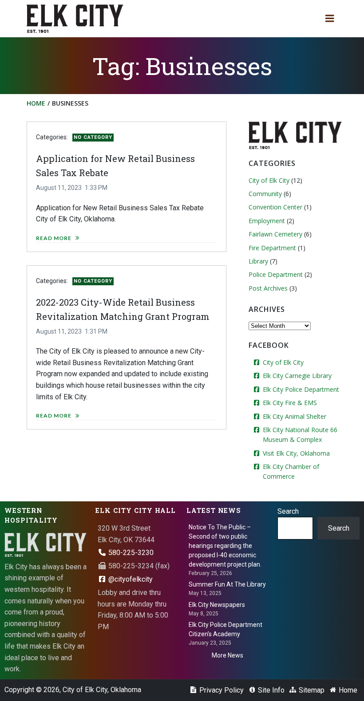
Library (258, 261)
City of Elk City (269, 180)
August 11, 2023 (59, 187)
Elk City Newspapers (217, 604)
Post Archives (268, 288)
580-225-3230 (130, 552)
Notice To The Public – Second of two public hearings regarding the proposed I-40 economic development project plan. (225, 546)
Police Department (276, 274)
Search (288, 511)
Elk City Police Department (301, 389)
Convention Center (275, 207)
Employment (267, 221)
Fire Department (272, 248)
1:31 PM (96, 331)
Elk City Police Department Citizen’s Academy (225, 629)
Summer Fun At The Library (227, 584)
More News (227, 655)
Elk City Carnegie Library (297, 375)
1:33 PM (96, 187)
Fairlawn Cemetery (275, 234)
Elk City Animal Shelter (294, 416)
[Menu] (329, 18)
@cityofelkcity (130, 579)
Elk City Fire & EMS (290, 402)
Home (36, 103)
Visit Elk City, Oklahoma (296, 453)
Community (265, 193)
